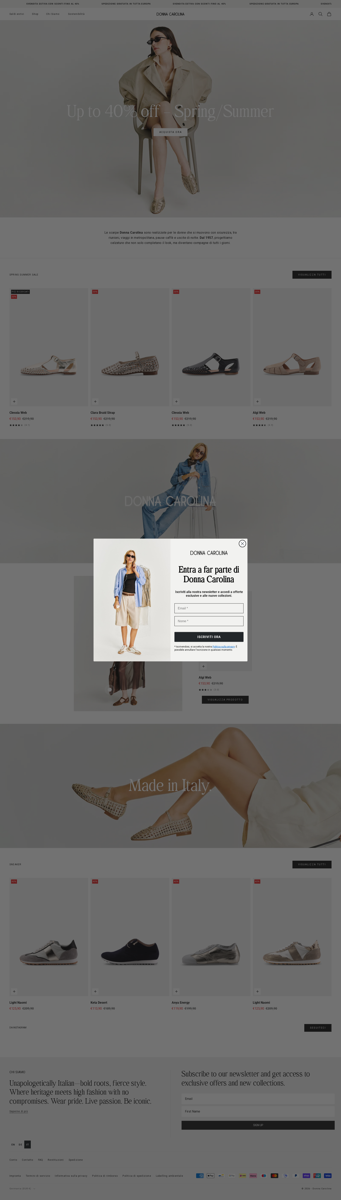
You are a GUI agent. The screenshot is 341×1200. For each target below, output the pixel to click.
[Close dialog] (242, 543)
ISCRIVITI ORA (209, 637)
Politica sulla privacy (224, 646)
